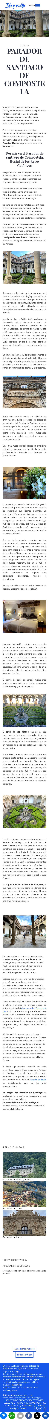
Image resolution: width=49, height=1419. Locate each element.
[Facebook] (28, 1415)
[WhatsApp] (11, 1415)
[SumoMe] (45, 1415)
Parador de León (38, 1079)
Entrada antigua (24, 1354)
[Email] (20, 1415)
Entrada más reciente (24, 1348)
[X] (37, 1415)
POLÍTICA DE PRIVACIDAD (23, 1402)
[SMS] (3, 1415)
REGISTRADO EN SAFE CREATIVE (21, 1400)
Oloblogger (36, 1398)
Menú (32, 5)
